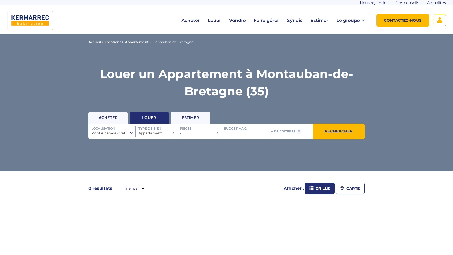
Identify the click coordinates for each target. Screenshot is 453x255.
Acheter (190, 20)
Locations (113, 42)
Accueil (94, 42)
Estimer (319, 20)
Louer (214, 20)
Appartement (137, 42)
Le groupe (348, 20)
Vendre (237, 20)
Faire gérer (266, 20)
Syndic (294, 20)
